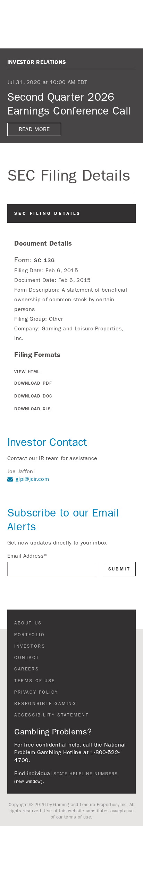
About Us (28, 623)
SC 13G (44, 260)
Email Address (27, 555)
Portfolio (29, 635)
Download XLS (32, 409)
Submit (119, 569)
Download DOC (33, 396)
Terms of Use (34, 681)
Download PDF (33, 383)
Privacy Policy (36, 692)
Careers (26, 669)
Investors (29, 646)
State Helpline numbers (85, 774)
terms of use (77, 817)
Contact (26, 657)
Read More (34, 129)
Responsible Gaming (45, 703)
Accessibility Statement (51, 715)
